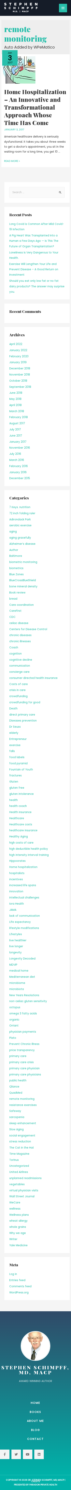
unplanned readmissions (25, 1178)
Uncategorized (19, 1166)
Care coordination (21, 605)
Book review (17, 592)
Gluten (13, 782)
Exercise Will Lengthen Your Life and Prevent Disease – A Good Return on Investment (33, 269)
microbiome (17, 983)
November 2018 (19, 375)
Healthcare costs (20, 824)
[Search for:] (36, 192)
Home (35, 1403)
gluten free (16, 788)
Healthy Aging (18, 836)
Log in (13, 1274)
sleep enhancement (22, 1123)
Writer (13, 1239)
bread (13, 599)
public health (17, 1080)
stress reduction (20, 1141)
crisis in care (17, 690)
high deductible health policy (28, 849)
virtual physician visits (23, 1190)
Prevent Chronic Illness (24, 1044)
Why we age (17, 1233)
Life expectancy (20, 922)
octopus (14, 1007)
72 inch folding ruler (22, 513)
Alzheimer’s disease (22, 544)
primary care (17, 1056)
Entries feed (17, 1280)
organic (14, 1020)
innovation (16, 891)
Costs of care (18, 684)
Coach (13, 647)
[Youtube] (27, 1454)
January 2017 (17, 442)
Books (35, 1412)
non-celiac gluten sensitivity (28, 1001)
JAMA (12, 910)
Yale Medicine (18, 1245)
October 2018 (18, 381)
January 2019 (18, 362)
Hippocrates (17, 861)
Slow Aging (16, 1129)
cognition (15, 654)
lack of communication (24, 916)
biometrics (16, 568)
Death (13, 708)
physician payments (22, 1032)
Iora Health (16, 904)
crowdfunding (18, 696)
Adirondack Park (20, 519)
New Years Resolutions (24, 995)
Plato (12, 1038)
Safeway (15, 1111)
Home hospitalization (23, 867)
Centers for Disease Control (28, 629)
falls (12, 751)
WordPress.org (19, 1292)
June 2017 (15, 436)
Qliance (14, 1087)
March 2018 (16, 411)
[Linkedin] (39, 1454)
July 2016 (15, 454)
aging (13, 531)
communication (19, 666)
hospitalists (16, 873)
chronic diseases (20, 635)
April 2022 (15, 344)
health (13, 800)
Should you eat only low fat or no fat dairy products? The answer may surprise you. (36, 286)
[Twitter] (16, 1454)
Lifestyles (15, 934)
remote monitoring (22, 1099)
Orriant (14, 1025)
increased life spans (22, 885)
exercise (15, 745)
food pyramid (18, 763)
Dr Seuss (15, 727)
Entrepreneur (18, 739)
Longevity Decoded (22, 959)
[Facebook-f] (4, 1454)
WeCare (14, 1202)
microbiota (16, 989)
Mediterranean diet (22, 977)
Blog (35, 1430)
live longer (16, 946)
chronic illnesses (20, 641)
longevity (15, 952)
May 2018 (15, 399)
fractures (15, 775)
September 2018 (20, 387)
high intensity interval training (29, 855)
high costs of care (21, 843)
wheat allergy (18, 1221)
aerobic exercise (20, 525)
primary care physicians (25, 1074)
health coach (18, 806)
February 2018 (18, 417)
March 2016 (16, 460)
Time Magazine (19, 1154)
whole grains (17, 1227)
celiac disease (18, 623)
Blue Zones (16, 574)
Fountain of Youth (21, 769)
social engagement (22, 1135)
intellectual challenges (24, 897)
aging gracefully (20, 538)
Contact (35, 1439)
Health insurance (20, 812)
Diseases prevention (23, 721)
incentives (16, 879)
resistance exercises (23, 1105)
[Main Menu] (63, 8)
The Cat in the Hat (21, 1148)
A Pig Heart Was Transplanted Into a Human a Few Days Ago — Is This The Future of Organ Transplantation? (33, 241)
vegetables (17, 1184)
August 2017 (17, 423)
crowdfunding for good (24, 702)
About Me (35, 1421)
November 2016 (19, 448)
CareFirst (15, 611)
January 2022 (18, 350)
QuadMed (15, 1093)
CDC (12, 617)
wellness (15, 1209)
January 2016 (18, 472)
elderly (13, 733)
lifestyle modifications (24, 928)
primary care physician (24, 1068)
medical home (18, 971)
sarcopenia (16, 1117)
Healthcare (16, 818)
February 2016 (18, 466)
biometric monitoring (23, 562)
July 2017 (15, 429)
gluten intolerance (21, 794)
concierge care (19, 672)
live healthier (17, 940)
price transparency (22, 1050)
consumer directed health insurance (33, 678)
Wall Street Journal (22, 1196)
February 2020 (19, 356)
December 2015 (19, 478)
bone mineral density (23, 586)
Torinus (14, 1160)
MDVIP (13, 965)
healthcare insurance (23, 830)
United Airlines (18, 1172)
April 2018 (15, 405)
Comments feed (20, 1286)
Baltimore (15, 556)
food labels (16, 757)
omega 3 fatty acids (23, 1013)
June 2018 (15, 393)
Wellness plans (19, 1215)
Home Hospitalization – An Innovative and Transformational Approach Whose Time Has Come (35, 107)
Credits (35, 1481)
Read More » (12, 161)
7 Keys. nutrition (19, 507)
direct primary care (22, 715)
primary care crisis (21, 1062)
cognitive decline (20, 660)
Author (13, 550)
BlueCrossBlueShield (22, 580)
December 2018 (19, 368)
